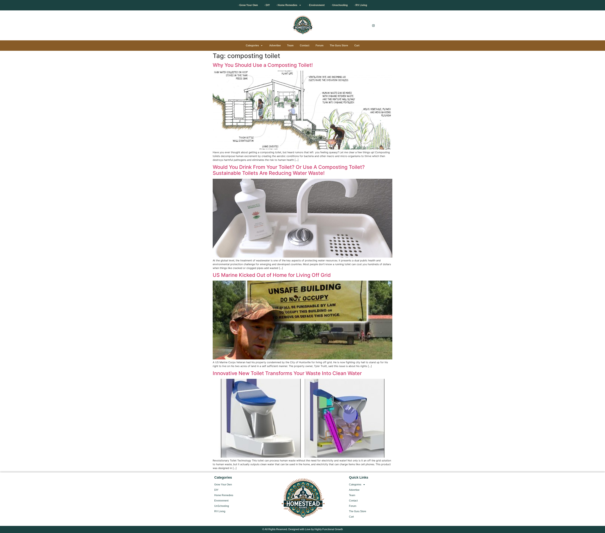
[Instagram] (373, 25)
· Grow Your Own (248, 5)
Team (290, 45)
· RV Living (360, 5)
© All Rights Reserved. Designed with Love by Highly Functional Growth (302, 529)
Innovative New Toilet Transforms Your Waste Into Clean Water (287, 373)
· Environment (316, 5)
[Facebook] (366, 25)
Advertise (275, 45)
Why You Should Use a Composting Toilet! (263, 65)
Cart (356, 45)
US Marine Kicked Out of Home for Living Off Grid (272, 275)
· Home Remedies (286, 5)
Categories (252, 45)
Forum (319, 45)
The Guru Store (339, 45)
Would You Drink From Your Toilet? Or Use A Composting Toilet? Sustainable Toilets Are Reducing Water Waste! (289, 170)
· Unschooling (339, 5)
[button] (218, 26)
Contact (304, 45)
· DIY (267, 5)
